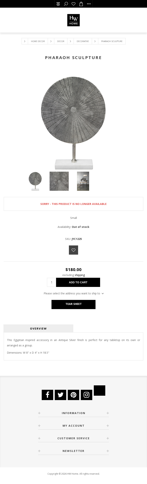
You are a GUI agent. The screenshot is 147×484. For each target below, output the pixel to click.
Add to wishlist (73, 250)
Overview (38, 328)
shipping (80, 275)
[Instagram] (86, 395)
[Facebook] (47, 395)
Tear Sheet (73, 304)
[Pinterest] (73, 395)
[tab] (38, 328)
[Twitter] (60, 395)
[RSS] (99, 390)
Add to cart (78, 282)
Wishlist (73, 4)
